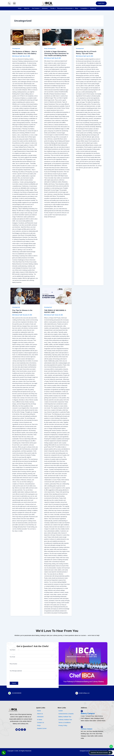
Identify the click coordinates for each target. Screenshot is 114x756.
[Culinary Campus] (82, 727)
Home (19, 8)
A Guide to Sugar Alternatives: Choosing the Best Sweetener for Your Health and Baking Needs (56, 53)
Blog (76, 8)
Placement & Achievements (64, 8)
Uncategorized (16, 48)
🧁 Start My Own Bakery (96, 740)
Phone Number (13, 663)
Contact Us (93, 8)
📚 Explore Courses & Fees (96, 747)
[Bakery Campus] (82, 711)
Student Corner (42, 728)
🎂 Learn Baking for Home (96, 733)
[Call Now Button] (4, 753)
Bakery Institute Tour (64, 716)
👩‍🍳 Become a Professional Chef (97, 737)
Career (60, 711)
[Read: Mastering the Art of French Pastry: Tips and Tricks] (89, 37)
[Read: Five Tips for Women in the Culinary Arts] (25, 296)
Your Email (12, 656)
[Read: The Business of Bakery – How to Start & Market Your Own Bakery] (25, 37)
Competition (83, 8)
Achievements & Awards (66, 713)
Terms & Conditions (64, 722)
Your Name (12, 649)
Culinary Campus (86, 729)
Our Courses (35, 8)
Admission (45, 8)
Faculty (52, 8)
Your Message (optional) (16, 670)
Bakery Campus (88, 713)
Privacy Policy (62, 725)
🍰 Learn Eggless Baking (96, 743)
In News (39, 719)
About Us (26, 8)
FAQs (39, 725)
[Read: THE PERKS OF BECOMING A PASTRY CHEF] (57, 296)
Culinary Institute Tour (65, 719)
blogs (45, 48)
